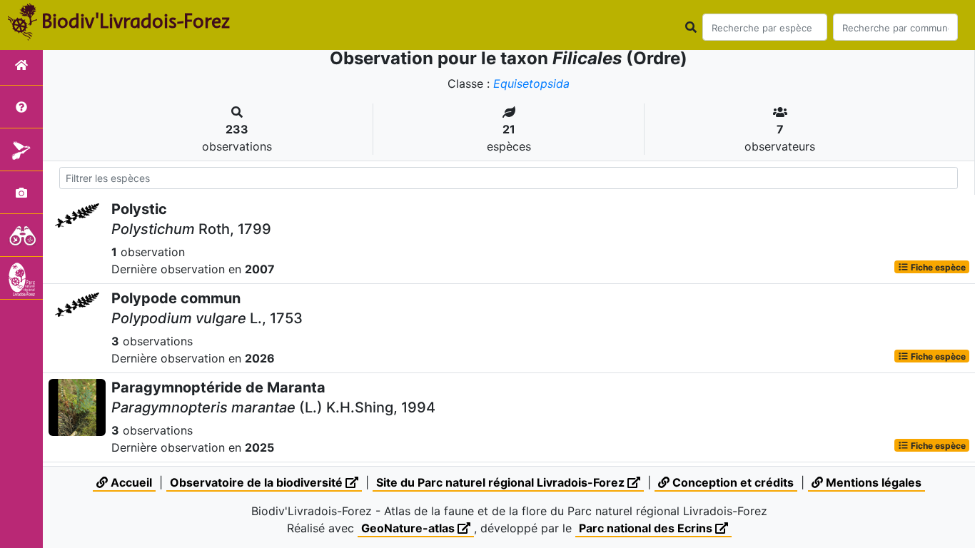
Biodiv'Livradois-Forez (135, 21)
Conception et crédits (732, 482)
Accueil (130, 482)
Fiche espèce (937, 266)
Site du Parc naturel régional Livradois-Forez (501, 482)
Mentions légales (872, 482)
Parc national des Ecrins (647, 528)
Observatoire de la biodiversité (257, 482)
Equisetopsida (531, 83)
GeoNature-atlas (409, 528)
